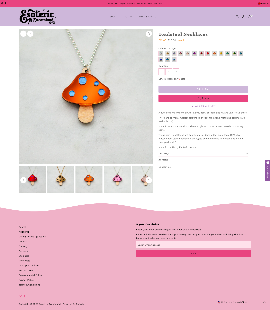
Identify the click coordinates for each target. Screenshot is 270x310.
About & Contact (148, 16)
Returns (23, 251)
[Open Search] (237, 16)
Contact (23, 241)
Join (193, 253)
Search (22, 227)
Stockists (24, 256)
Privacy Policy (26, 280)
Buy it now (203, 98)
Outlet (128, 16)
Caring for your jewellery (32, 236)
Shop (113, 16)
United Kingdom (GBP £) (234, 302)
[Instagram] (1, 3)
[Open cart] (249, 16)
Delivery (23, 246)
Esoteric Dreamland (50, 304)
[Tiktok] (5, 3)
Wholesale (24, 260)
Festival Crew (26, 270)
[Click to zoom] (149, 34)
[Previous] (23, 33)
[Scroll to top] (264, 302)
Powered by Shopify (73, 304)
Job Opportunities (29, 265)
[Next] (30, 33)
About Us (24, 231)
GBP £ (263, 3)
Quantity (163, 66)
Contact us (164, 167)
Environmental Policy (30, 275)
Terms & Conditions (29, 284)
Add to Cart (203, 89)
